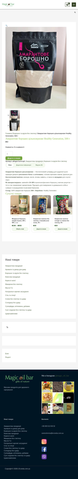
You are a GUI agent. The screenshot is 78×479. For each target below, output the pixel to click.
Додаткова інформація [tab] (23, 165)
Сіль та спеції (10, 295)
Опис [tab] (10, 165)
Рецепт (8, 357)
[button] (75, 12)
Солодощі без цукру (12, 302)
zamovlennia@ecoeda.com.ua (52, 433)
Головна (8, 133)
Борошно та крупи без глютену (16, 273)
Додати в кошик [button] (41, 229)
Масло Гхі (9, 288)
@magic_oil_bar (62, 375)
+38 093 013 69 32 (48, 426)
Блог (7, 353)
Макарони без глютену (13, 284)
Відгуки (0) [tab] (39, 165)
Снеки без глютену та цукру (15, 299)
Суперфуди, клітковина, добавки (17, 306)
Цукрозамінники (11, 314)
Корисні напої (10, 280)
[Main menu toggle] (74, 4)
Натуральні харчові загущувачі (17, 291)
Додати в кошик (14, 158)
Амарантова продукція (13, 266)
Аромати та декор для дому (15, 269)
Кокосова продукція (12, 277)
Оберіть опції (20, 229)
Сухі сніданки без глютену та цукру (18, 310)
